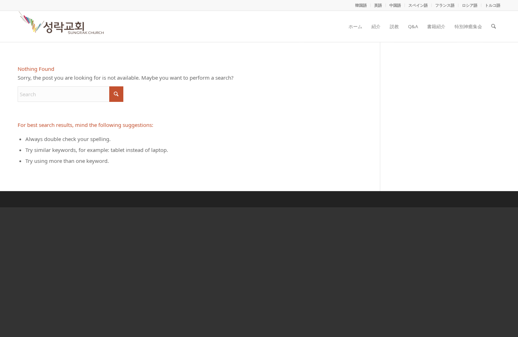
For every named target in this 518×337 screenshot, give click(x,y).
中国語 (395, 5)
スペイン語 (418, 5)
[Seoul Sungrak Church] (62, 26)
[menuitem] (361, 5)
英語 (378, 5)
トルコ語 (492, 5)
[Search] (493, 26)
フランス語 (445, 5)
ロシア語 (469, 5)
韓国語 (361, 5)
